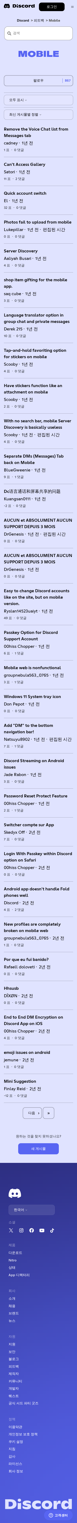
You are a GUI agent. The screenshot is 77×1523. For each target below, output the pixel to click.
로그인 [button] (52, 7)
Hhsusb (11, 988)
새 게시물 (38, 1148)
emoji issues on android (27, 1052)
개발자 (14, 1388)
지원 (12, 1344)
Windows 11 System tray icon (32, 697)
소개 (12, 1298)
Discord (23, 20)
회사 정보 (16, 1471)
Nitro (12, 1260)
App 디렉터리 (19, 1275)
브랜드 (14, 1313)
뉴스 (12, 1321)
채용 (12, 1306)
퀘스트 (14, 1396)
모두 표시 (17, 100)
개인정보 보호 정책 (23, 1434)
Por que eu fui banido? (26, 959)
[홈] (19, 7)
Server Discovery (21, 251)
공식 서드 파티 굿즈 (23, 1403)
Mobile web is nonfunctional (32, 668)
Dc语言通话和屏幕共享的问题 (32, 491)
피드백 (39, 20)
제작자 (14, 1374)
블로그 (14, 1359)
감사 (12, 1456)
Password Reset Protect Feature (35, 796)
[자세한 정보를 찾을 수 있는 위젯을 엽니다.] (58, 1515)
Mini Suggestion (20, 1081)
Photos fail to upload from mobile (37, 222)
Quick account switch (25, 193)
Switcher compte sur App (29, 825)
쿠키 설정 (16, 1441)
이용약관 (15, 1427)
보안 (12, 1352)
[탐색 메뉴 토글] (72, 7)
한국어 (19, 1210)
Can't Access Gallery (24, 164)
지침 (12, 1449)
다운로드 (15, 1253)
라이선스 (15, 1464)
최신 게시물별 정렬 (24, 114)
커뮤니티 (15, 1381)
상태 (12, 1267)
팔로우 (38, 80)
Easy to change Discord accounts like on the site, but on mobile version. (36, 597)
